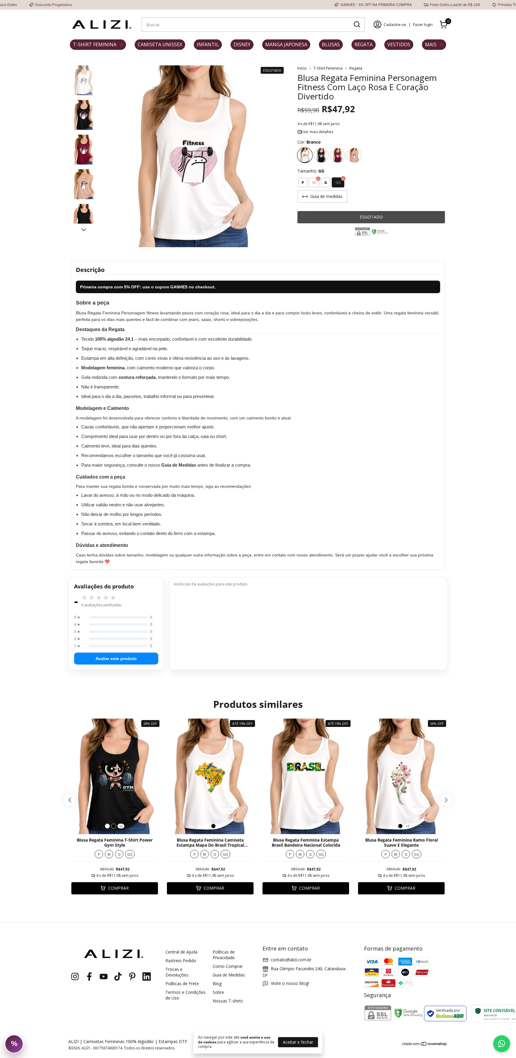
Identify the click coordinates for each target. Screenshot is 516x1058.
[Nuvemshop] (425, 1045)
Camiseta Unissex (160, 44)
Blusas (331, 44)
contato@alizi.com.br (291, 959)
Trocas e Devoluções (176, 972)
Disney (242, 44)
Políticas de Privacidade (224, 954)
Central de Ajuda (181, 952)
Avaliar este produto (116, 658)
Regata (363, 44)
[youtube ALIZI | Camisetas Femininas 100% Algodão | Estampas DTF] (103, 976)
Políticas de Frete (182, 983)
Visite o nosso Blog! (290, 983)
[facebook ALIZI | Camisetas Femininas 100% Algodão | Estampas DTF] (89, 976)
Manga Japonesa (286, 44)
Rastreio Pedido (180, 960)
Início (302, 68)
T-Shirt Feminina (94, 44)
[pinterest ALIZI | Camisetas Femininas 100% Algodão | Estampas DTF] (132, 976)
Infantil (208, 44)
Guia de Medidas (229, 975)
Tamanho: (310, 171)
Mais (431, 44)
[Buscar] (356, 24)
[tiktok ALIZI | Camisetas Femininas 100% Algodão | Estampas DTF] (118, 976)
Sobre (218, 992)
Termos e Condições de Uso (185, 995)
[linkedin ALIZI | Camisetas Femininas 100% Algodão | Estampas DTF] (146, 976)
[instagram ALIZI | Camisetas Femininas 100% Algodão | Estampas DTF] (75, 976)
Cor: (309, 142)
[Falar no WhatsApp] (501, 1043)
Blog (217, 983)
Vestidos (398, 44)
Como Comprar (228, 966)
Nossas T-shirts (228, 1001)
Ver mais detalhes (317, 131)
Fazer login (423, 24)
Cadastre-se (395, 24)
